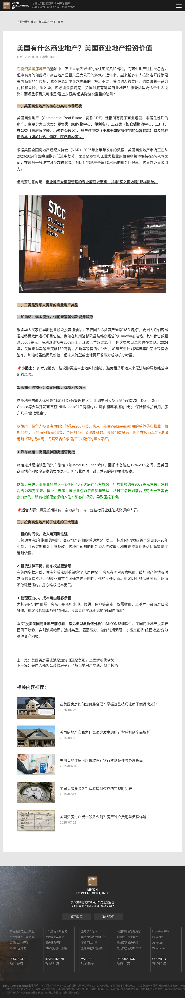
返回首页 (77, 916)
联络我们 (108, 916)
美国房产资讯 (47, 22)
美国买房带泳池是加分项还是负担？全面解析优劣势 (72, 660)
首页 (33, 22)
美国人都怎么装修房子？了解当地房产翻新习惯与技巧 (74, 665)
